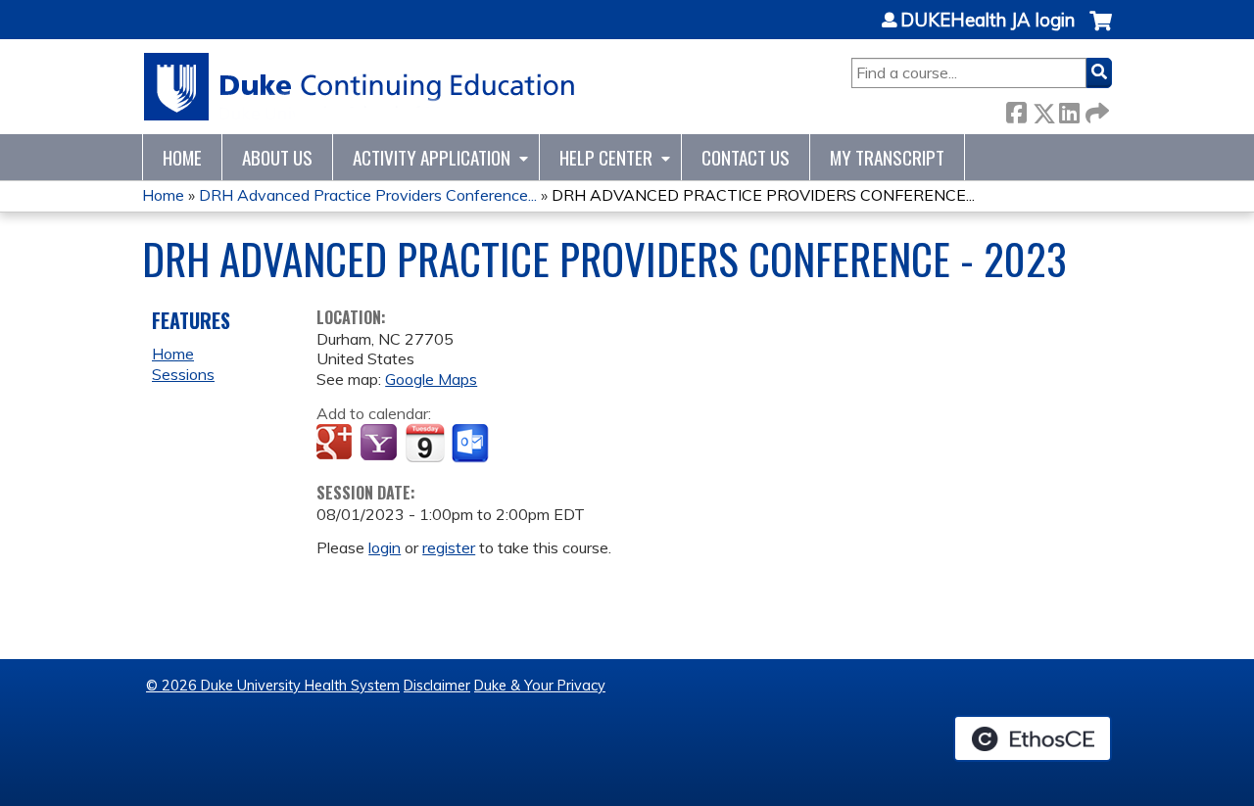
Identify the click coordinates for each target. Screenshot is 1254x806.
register (448, 547)
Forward (1095, 109)
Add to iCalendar (425, 442)
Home (182, 157)
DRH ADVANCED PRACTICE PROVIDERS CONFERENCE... (763, 195)
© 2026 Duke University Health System (273, 685)
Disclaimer (437, 685)
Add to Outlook (472, 443)
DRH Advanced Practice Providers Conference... (368, 195)
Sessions (183, 374)
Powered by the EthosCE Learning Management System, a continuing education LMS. (1032, 738)
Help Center (605, 157)
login (384, 547)
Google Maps (431, 379)
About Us (277, 157)
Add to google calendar (336, 443)
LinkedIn (1069, 109)
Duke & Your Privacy (539, 685)
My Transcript (887, 157)
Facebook (1016, 109)
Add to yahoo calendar (381, 443)
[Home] (360, 86)
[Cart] (1100, 31)
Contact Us (745, 157)
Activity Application (431, 157)
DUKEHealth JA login (987, 20)
